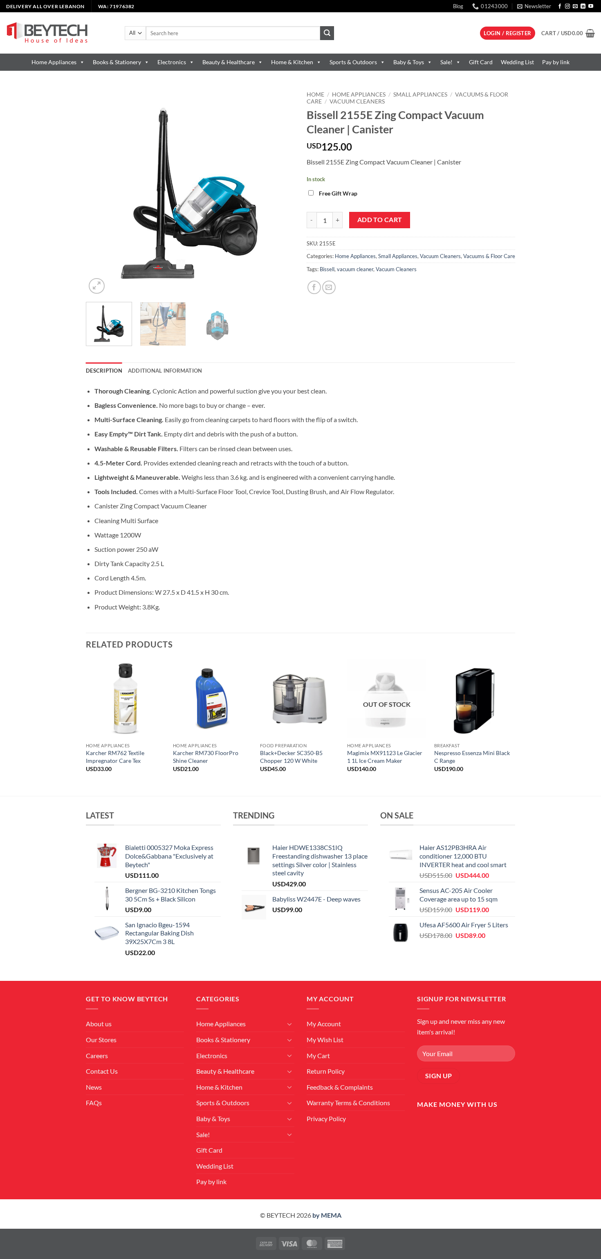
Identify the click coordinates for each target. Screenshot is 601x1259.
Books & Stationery (117, 61)
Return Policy (326, 1071)
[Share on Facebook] (314, 287)
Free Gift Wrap (338, 193)
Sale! (446, 61)
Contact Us (102, 1071)
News (94, 1087)
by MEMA (326, 1215)
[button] (534, 6)
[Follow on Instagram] (567, 6)
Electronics (171, 61)
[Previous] (100, 191)
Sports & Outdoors (353, 61)
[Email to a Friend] (329, 287)
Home (315, 94)
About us (99, 1023)
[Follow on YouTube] (590, 6)
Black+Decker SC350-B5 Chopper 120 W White (291, 756)
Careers (97, 1055)
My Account (324, 1023)
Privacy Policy (326, 1118)
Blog (458, 6)
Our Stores (101, 1039)
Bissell (327, 269)
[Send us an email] (575, 6)
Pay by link (556, 61)
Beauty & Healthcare (228, 61)
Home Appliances (53, 61)
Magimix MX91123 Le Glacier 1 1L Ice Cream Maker (384, 756)
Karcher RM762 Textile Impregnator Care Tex (115, 756)
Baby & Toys (408, 61)
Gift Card (481, 61)
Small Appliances (420, 94)
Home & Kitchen (292, 61)
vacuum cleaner (355, 269)
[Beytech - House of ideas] (59, 33)
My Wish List (325, 1039)
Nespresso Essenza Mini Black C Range (472, 756)
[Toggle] (289, 1024)
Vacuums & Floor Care (489, 256)
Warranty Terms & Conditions (348, 1102)
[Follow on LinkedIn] (583, 6)
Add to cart (379, 219)
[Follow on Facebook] (559, 6)
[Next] (280, 191)
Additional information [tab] (165, 370)
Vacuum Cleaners (357, 101)
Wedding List (517, 61)
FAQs (94, 1102)
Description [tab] (104, 370)
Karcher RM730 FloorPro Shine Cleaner (205, 756)
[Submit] (327, 33)
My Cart (318, 1055)
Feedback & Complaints (340, 1087)
